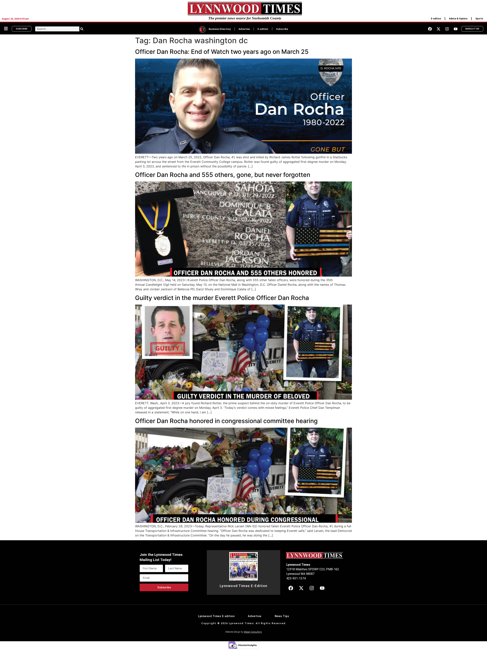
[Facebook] (430, 29)
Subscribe (282, 28)
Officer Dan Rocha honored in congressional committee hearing (226, 421)
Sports (479, 18)
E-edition (436, 18)
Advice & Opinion (458, 18)
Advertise (244, 28)
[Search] (81, 28)
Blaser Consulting (253, 632)
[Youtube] (455, 29)
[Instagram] (447, 29)
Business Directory (220, 28)
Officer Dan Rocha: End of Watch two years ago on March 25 (222, 51)
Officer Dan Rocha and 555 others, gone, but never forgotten (222, 174)
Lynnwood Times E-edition (216, 616)
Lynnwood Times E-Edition (243, 586)
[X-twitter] (438, 29)
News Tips (282, 616)
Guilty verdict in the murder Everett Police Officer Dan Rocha (222, 298)
